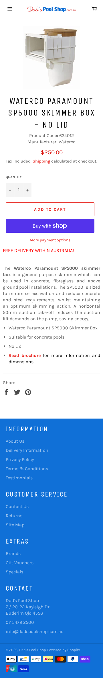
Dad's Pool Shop (32, 650)
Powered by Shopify (63, 650)
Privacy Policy (20, 459)
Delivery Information (27, 450)
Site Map (15, 524)
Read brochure (25, 355)
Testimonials (19, 477)
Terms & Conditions (27, 468)
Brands (13, 553)
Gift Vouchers (19, 562)
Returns (14, 515)
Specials (14, 572)
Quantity (14, 177)
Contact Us (17, 506)
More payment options (50, 240)
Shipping (41, 161)
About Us (15, 441)
